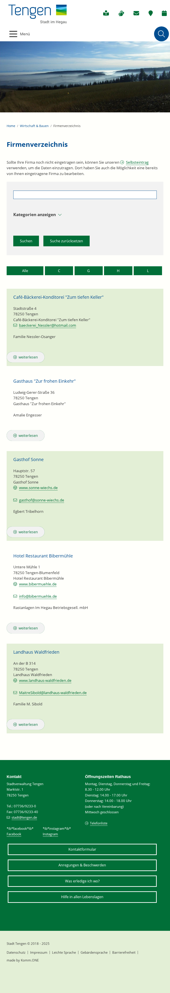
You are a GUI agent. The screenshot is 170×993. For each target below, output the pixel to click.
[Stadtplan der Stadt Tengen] (150, 13)
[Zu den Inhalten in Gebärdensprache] (121, 13)
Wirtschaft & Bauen (34, 126)
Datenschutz (16, 952)
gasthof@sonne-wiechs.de (41, 500)
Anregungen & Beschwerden (82, 865)
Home (11, 126)
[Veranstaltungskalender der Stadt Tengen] (164, 13)
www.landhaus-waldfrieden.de (45, 680)
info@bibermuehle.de (38, 596)
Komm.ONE (30, 960)
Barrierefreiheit (123, 952)
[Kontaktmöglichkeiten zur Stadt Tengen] (136, 13)
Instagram (50, 834)
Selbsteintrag (137, 162)
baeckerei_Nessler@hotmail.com (47, 325)
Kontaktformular (82, 849)
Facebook (14, 834)
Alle (25, 270)
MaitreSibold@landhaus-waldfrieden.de (53, 692)
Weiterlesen (28, 357)
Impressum (38, 952)
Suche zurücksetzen (66, 241)
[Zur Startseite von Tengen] (38, 13)
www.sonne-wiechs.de (38, 487)
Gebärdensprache (94, 952)
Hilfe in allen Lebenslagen (82, 896)
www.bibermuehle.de (38, 584)
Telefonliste (98, 823)
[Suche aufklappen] (161, 33)
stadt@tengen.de (24, 817)
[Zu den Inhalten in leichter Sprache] (106, 13)
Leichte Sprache (64, 952)
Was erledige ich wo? (82, 881)
